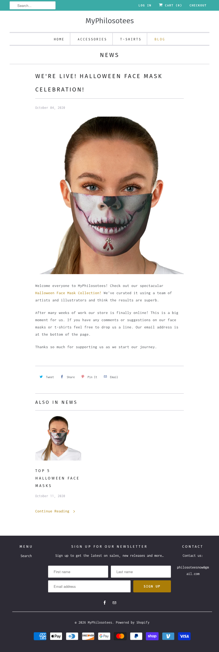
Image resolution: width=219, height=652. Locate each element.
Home (59, 39)
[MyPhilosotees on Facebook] (104, 602)
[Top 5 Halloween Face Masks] (58, 439)
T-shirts (131, 39)
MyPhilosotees (100, 622)
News (109, 55)
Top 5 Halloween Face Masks (57, 478)
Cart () (172, 5)
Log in (145, 5)
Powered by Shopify (133, 622)
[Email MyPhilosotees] (114, 602)
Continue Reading (53, 511)
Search (26, 556)
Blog (160, 39)
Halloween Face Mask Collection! (68, 293)
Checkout (198, 5)
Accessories (92, 39)
